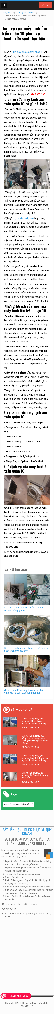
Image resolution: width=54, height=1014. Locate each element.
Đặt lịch (45, 5)
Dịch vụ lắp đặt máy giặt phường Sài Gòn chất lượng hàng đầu (35, 775)
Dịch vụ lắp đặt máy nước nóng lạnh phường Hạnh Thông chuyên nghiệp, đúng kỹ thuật (35, 739)
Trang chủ (6, 12)
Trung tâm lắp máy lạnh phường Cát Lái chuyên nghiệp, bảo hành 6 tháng (34, 721)
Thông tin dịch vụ (25, 12)
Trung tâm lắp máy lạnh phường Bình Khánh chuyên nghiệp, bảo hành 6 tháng (35, 758)
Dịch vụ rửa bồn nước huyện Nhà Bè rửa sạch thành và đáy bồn (26, 649)
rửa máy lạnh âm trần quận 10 (28, 52)
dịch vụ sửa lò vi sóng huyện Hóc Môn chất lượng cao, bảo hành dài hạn (24, 691)
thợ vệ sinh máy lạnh (23, 218)
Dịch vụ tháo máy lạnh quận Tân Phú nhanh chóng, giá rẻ (24, 609)
